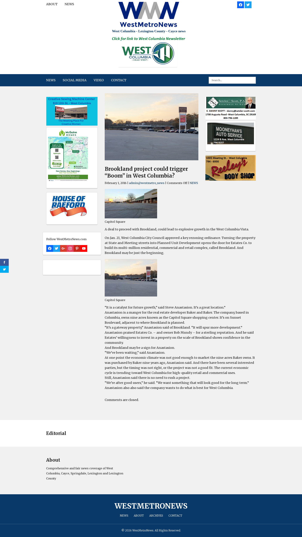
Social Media (75, 80)
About (51, 4)
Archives (156, 515)
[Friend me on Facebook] (240, 4)
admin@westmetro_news (146, 183)
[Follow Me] (248, 4)
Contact (118, 80)
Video (99, 80)
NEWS (69, 4)
